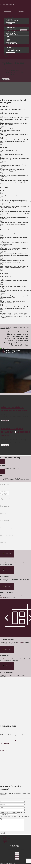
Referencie (6, 841)
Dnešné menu (6, 79)
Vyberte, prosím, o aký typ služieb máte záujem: (12, 812)
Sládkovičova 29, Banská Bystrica (7, 4)
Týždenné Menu (23, 30)
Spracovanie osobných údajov (8, 863)
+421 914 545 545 (7, 11)
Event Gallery (6, 838)
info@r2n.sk (21, 11)
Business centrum (7, 835)
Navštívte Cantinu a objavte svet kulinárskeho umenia (15, 431)
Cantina (5, 659)
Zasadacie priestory (12, 34)
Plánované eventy (11, 52)
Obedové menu (5, 445)
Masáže (5, 840)
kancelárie (21, 596)
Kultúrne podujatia (11, 43)
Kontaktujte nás (5, 420)
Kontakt (6, 56)
